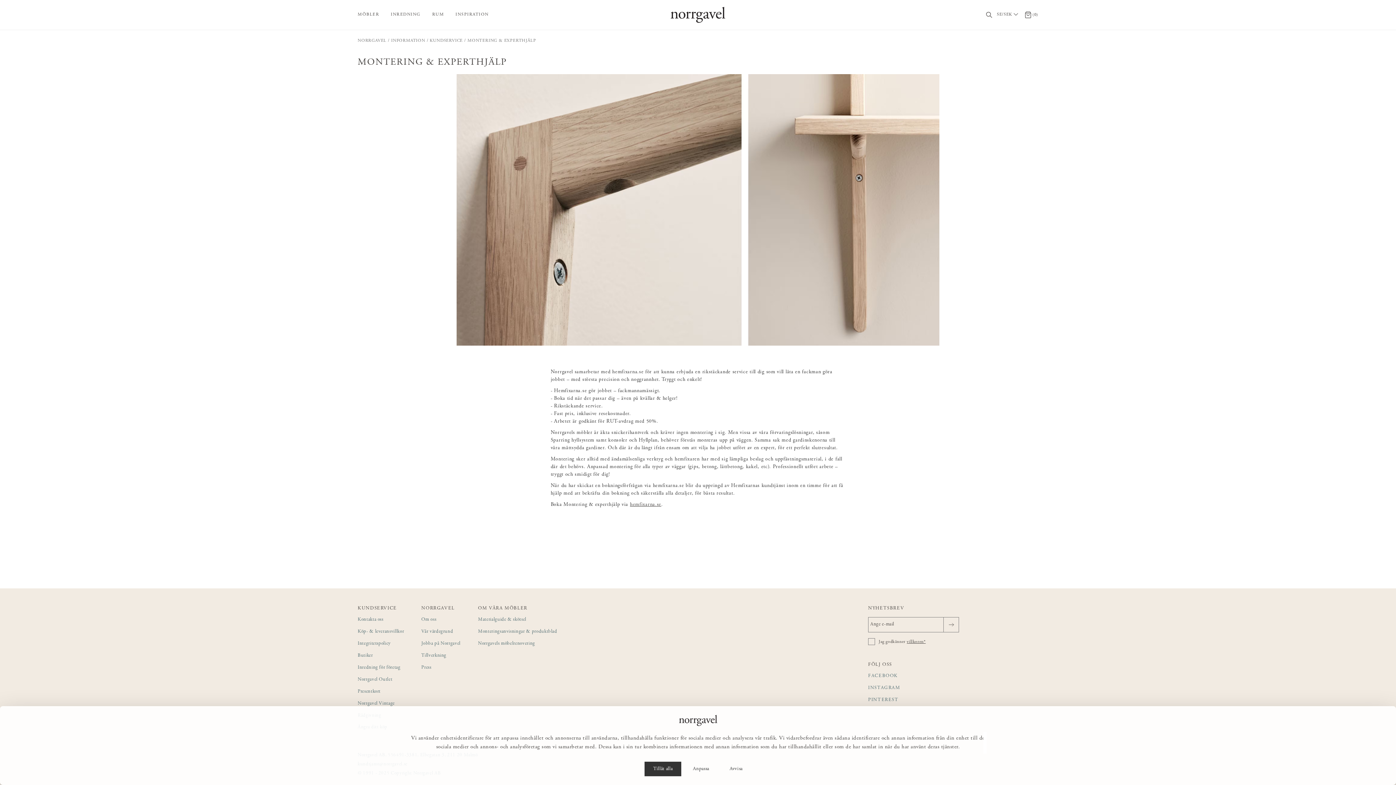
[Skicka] (951, 624)
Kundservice (446, 41)
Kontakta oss (371, 619)
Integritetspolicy (374, 643)
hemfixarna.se (645, 504)
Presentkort (369, 691)
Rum (438, 14)
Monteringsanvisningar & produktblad (517, 631)
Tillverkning (433, 655)
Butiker (365, 655)
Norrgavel (372, 41)
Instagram (884, 688)
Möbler (368, 14)
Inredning (406, 14)
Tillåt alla (663, 769)
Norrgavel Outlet (375, 679)
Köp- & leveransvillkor (381, 631)
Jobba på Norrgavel (441, 643)
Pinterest (883, 700)
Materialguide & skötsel (502, 619)
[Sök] (989, 15)
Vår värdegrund (437, 631)
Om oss (428, 619)
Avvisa (736, 769)
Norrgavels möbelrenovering (506, 643)
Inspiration (472, 14)
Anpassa (701, 769)
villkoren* (916, 642)
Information (408, 41)
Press (426, 667)
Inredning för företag (379, 667)
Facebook (883, 676)
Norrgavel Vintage (376, 703)
